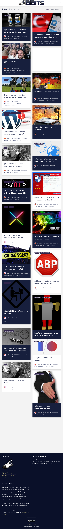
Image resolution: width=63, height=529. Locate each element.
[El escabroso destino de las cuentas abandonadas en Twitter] (46, 22)
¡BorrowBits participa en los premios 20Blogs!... (15, 165)
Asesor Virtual (8, 182)
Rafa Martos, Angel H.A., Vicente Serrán (21, 522)
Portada (47, 9)
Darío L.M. (9, 36)
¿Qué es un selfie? (12, 62)
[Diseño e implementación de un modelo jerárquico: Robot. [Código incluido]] (46, 312)
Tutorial (6, 115)
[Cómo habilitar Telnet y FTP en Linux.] (16, 294)
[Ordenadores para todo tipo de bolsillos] (46, 115)
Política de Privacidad (9, 474)
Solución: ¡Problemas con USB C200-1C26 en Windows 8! (16, 349)
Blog (13, 182)
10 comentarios (24, 273)
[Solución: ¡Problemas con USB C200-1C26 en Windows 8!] (16, 336)
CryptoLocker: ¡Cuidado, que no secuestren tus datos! (46, 198)
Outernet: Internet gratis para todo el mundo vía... (45, 160)
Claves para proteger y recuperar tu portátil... (15, 268)
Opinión (6, 15)
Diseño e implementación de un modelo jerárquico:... (46, 334)
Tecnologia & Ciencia (45, 108)
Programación (7, 113)
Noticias (47, 175)
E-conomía (37, 108)
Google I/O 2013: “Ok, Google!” (43, 359)
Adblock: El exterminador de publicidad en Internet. (46, 282)
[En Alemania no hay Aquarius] (46, 81)
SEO (17, 182)
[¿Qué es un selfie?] (16, 51)
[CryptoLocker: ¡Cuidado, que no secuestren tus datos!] (46, 183)
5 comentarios (24, 197)
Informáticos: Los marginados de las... (43, 407)
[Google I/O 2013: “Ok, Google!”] (46, 346)
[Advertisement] (46, 59)
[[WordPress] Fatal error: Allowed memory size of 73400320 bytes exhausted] (16, 119)
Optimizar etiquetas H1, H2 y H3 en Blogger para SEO (15, 192)
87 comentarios (54, 243)
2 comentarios (54, 41)
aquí (13, 507)
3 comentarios (54, 412)
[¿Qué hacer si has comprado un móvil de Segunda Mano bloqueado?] (16, 19)
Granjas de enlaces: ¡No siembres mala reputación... (16, 96)
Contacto (4, 477)
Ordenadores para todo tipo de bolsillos (46, 128)
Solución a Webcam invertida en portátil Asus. (46, 237)
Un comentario (24, 36)
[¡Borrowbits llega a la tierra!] (16, 369)
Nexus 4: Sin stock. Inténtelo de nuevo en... (15, 236)
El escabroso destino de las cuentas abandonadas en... (46, 36)
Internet (37, 15)
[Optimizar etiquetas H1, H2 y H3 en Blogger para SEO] (16, 183)
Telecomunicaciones (39, 143)
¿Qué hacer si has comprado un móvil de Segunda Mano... (16, 31)
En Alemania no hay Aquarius (46, 92)
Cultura (36, 175)
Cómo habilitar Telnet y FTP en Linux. (16, 312)
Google (41, 341)
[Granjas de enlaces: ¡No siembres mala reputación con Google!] (16, 84)
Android (36, 341)
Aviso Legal (5, 472)
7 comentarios (54, 98)
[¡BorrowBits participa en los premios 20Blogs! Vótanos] (16, 153)
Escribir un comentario (10, 70)
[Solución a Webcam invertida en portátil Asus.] (46, 222)
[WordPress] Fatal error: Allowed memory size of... (15, 133)
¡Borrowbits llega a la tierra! (14, 381)
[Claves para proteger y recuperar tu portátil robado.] (16, 254)
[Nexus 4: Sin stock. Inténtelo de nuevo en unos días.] (16, 218)
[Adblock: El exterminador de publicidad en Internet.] (46, 264)
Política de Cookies (8, 475)
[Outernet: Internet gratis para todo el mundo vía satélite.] (46, 148)
